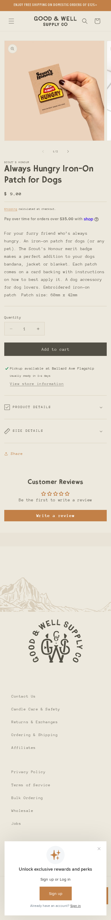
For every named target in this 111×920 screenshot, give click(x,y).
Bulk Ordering (27, 798)
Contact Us (23, 696)
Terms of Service (31, 785)
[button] (11, 21)
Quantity (12, 317)
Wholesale (22, 810)
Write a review (55, 515)
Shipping (10, 208)
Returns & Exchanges (34, 722)
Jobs (16, 823)
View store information (37, 384)
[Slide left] (43, 151)
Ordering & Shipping (34, 735)
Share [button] (17, 453)
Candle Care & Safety (35, 709)
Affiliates (23, 747)
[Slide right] (68, 151)
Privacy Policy (28, 772)
